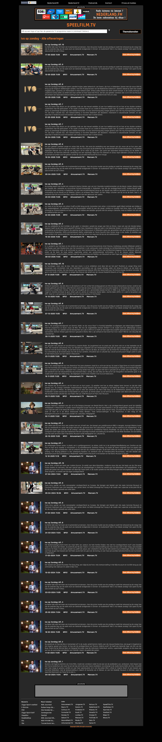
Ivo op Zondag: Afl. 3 (54, 204)
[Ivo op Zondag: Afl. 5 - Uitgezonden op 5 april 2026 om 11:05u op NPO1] (31, 174)
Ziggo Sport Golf (28, 713)
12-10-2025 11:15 (52, 456)
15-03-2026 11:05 (52, 237)
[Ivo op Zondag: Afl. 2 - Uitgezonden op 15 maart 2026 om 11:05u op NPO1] (31, 234)
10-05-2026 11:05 (52, 74)
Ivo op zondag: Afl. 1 (54, 661)
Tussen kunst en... (48, 723)
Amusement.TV (77, 54)
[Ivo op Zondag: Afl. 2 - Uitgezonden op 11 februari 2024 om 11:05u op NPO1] (31, 652)
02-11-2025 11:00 (52, 416)
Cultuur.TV (65, 710)
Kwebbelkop (26, 718)
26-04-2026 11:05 (52, 137)
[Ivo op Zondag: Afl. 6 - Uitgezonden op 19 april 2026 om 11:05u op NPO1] (31, 154)
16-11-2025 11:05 (52, 376)
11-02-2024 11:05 (52, 653)
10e (23, 723)
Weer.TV (106, 715)
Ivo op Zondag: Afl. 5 (54, 164)
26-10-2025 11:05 (52, 436)
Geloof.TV (65, 718)
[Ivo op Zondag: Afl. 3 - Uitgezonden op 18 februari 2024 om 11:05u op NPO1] (31, 632)
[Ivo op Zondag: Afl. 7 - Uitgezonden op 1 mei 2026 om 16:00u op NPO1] (31, 114)
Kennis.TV (79, 707)
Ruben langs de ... (47, 707)
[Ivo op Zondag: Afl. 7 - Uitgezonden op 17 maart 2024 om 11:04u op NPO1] (31, 552)
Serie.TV (92, 723)
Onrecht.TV (93, 712)
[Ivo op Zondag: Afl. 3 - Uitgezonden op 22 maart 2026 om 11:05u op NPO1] (31, 214)
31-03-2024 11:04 (52, 513)
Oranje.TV (92, 715)
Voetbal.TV (107, 712)
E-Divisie (25, 707)
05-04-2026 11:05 (52, 174)
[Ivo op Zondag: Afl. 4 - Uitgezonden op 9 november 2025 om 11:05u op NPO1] (31, 393)
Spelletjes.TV (108, 707)
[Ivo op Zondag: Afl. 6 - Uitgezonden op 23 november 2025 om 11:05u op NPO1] (31, 353)
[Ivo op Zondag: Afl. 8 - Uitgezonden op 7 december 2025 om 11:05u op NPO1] (31, 313)
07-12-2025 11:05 (52, 313)
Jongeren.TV (80, 704)
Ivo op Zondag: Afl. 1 (54, 243)
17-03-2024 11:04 (52, 555)
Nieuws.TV (93, 710)
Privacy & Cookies (129, 3)
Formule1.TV (66, 712)
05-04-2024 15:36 (53, 493)
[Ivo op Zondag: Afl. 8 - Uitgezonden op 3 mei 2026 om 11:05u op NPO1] (31, 94)
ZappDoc (25, 715)
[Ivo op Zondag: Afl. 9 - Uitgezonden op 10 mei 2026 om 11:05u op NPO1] (31, 74)
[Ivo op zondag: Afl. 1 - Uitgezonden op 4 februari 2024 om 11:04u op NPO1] (31, 671)
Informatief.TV (67, 723)
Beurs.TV (64, 707)
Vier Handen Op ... (47, 710)
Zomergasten (46, 713)
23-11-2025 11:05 (52, 356)
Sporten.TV (107, 710)
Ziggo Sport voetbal (29, 705)
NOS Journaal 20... (48, 718)
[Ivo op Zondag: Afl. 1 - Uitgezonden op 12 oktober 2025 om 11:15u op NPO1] (31, 453)
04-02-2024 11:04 (53, 674)
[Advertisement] (8, 45)
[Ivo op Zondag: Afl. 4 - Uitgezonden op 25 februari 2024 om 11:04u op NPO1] (31, 612)
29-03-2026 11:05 (52, 197)
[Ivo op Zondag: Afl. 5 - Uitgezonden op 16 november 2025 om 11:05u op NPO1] (31, 373)
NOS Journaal (46, 705)
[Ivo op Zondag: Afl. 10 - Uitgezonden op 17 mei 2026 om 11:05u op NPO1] (31, 54)
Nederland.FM (52, 3)
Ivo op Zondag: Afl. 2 (54, 224)
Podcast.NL (92, 3)
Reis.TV (92, 720)
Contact (108, 3)
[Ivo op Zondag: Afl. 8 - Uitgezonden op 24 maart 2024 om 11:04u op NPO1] (31, 532)
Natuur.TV (93, 704)
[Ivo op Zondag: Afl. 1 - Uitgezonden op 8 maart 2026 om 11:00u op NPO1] (31, 254)
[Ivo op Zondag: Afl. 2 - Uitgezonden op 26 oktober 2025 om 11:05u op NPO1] (31, 433)
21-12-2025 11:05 (52, 274)
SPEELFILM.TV (81, 25)
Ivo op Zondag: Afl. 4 (54, 184)
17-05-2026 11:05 (52, 54)
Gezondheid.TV (67, 720)
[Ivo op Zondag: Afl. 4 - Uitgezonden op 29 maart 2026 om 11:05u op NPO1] (31, 194)
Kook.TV (78, 712)
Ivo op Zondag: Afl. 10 (54, 44)
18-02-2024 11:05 (52, 632)
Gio (23, 721)
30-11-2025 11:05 (52, 336)
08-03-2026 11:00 (52, 257)
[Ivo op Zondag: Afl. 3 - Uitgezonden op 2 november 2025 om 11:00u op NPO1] (31, 413)
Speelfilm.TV (108, 704)
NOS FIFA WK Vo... (47, 721)
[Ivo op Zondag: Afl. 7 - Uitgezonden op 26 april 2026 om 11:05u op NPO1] (31, 134)
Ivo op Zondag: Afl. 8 (54, 84)
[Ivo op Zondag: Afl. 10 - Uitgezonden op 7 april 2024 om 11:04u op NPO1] (31, 473)
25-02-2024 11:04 (52, 612)
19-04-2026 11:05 (52, 157)
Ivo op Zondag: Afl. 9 (54, 64)
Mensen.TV (92, 54)
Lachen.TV (79, 715)
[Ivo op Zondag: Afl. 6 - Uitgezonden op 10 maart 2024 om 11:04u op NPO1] (31, 572)
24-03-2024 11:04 (53, 532)
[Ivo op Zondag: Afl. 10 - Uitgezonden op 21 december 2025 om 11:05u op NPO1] (31, 274)
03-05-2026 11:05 (52, 97)
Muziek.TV (79, 723)
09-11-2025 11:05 (52, 396)
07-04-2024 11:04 (53, 474)
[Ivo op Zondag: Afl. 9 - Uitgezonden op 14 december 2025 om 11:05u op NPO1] (31, 293)
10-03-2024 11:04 (52, 572)
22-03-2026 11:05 (52, 215)
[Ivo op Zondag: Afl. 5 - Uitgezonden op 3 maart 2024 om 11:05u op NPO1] (31, 592)
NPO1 (65, 54)
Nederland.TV (73, 3)
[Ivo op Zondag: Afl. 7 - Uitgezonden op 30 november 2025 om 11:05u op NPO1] (31, 333)
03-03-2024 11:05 (52, 592)
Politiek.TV (93, 718)
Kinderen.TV (79, 710)
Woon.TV (106, 718)
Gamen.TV (65, 715)
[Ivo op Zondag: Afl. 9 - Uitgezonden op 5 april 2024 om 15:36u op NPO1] (31, 493)
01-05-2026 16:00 (52, 117)
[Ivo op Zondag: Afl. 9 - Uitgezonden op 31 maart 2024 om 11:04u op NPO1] (31, 513)
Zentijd (44, 715)
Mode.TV (78, 720)
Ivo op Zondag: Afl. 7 (54, 104)
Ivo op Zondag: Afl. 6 (54, 144)
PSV (23, 710)
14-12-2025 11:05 (52, 296)
